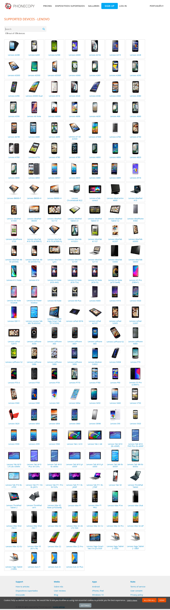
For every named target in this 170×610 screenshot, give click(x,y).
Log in (123, 6)
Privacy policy (136, 594)
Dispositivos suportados (70, 6)
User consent (136, 590)
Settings (85, 605)
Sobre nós (58, 586)
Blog (56, 594)
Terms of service (137, 586)
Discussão (20, 594)
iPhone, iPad (98, 590)
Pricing (47, 6)
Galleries (93, 6)
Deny (161, 600)
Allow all (149, 600)
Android (96, 586)
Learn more (132, 600)
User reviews (60, 590)
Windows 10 (98, 594)
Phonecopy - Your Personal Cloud (20, 6)
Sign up (109, 6)
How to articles (22, 586)
